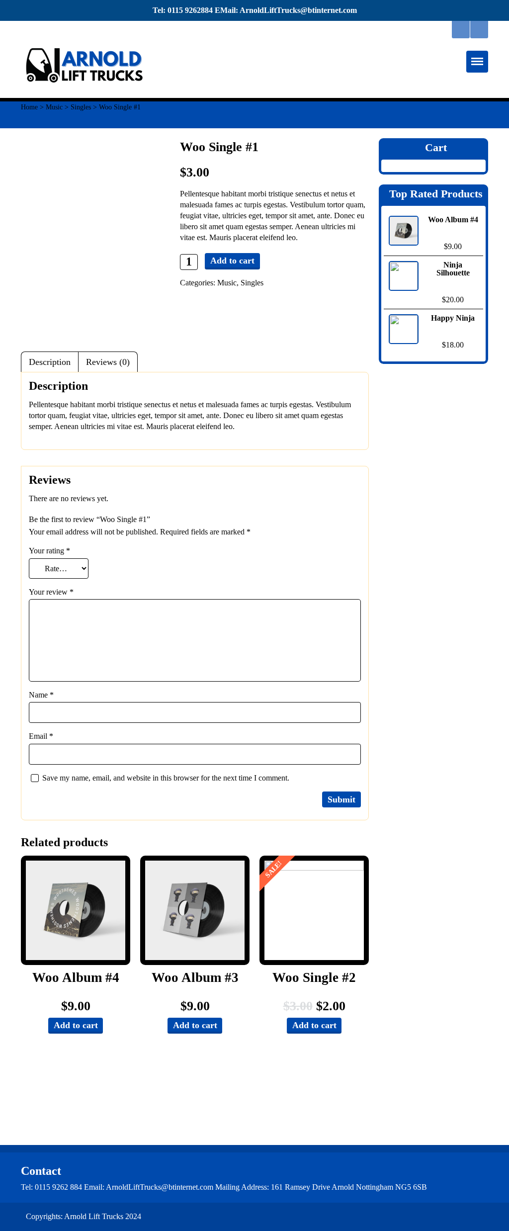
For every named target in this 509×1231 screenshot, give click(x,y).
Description (50, 362)
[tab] (50, 362)
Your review (51, 592)
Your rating (49, 550)
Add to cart (232, 260)
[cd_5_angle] (75, 910)
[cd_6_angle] (314, 910)
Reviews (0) (108, 362)
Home (29, 107)
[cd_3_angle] (195, 910)
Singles (81, 107)
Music (54, 107)
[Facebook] (479, 29)
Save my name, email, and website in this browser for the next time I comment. (165, 778)
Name (41, 695)
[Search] (461, 29)
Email (41, 736)
